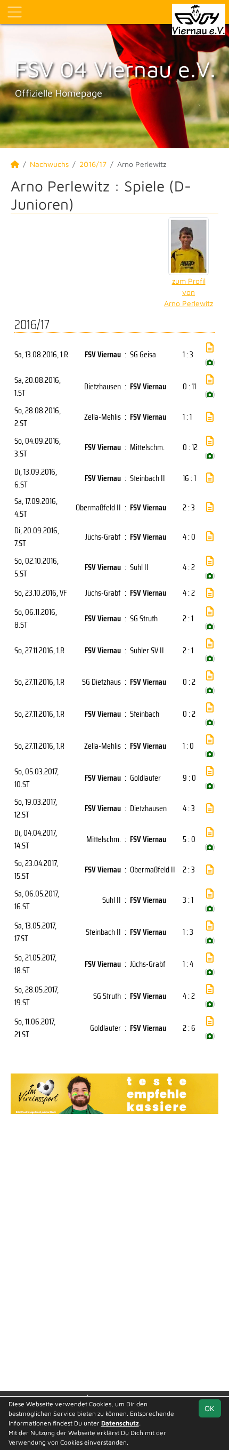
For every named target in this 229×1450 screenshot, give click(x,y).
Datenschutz (120, 1423)
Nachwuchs (49, 164)
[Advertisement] (114, 1251)
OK (210, 1408)
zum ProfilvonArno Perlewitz (188, 292)
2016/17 (93, 164)
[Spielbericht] (210, 348)
